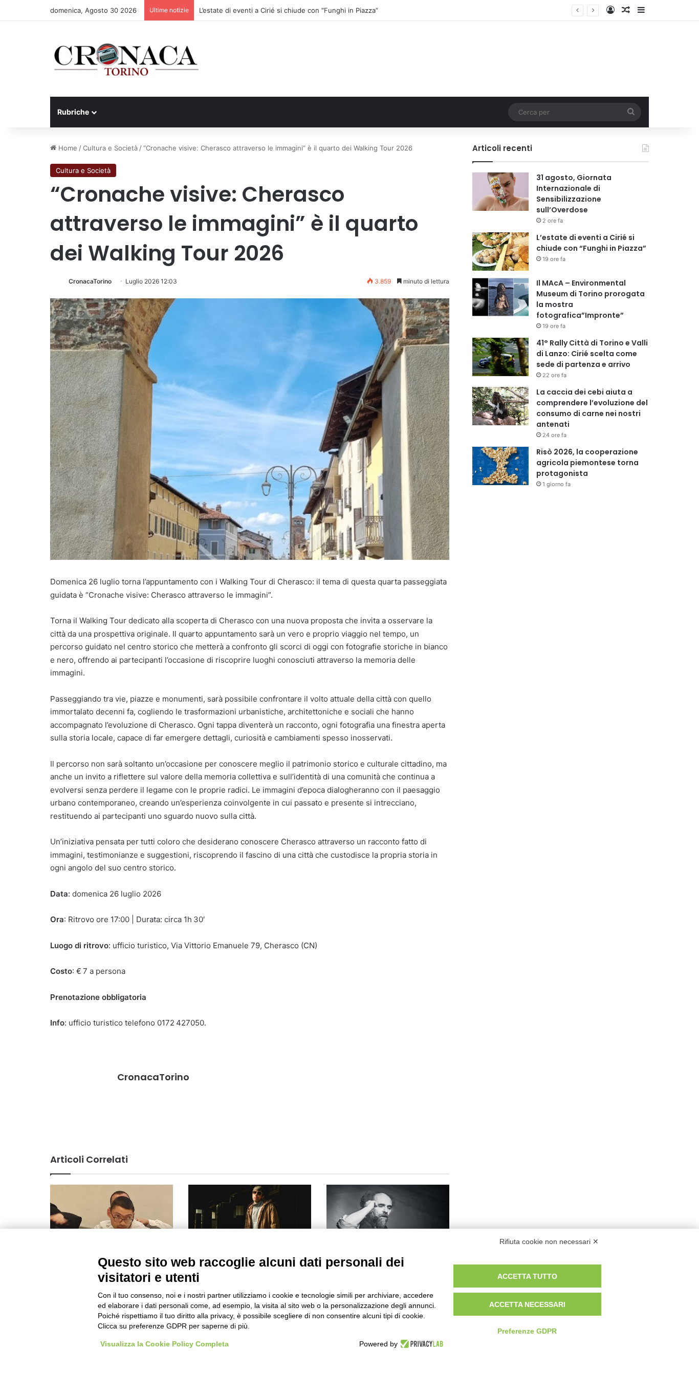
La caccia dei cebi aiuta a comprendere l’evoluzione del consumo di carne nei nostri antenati (592, 408)
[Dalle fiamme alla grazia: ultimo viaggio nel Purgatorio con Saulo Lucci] (387, 1219)
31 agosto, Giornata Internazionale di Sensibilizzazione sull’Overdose (573, 193)
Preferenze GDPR (527, 1331)
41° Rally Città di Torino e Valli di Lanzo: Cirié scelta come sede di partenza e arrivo (592, 353)
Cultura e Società (110, 148)
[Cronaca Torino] (127, 58)
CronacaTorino (90, 281)
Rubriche (73, 111)
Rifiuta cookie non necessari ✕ (549, 1241)
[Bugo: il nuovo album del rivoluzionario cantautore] (249, 1219)
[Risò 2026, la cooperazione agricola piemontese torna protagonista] (500, 466)
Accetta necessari (527, 1304)
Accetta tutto (527, 1276)
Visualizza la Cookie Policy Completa (164, 1344)
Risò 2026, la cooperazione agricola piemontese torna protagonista (587, 462)
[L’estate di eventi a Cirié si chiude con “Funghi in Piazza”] (500, 251)
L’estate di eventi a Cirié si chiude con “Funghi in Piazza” (591, 242)
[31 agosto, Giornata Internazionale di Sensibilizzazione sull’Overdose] (500, 191)
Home (66, 148)
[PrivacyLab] (420, 1344)
